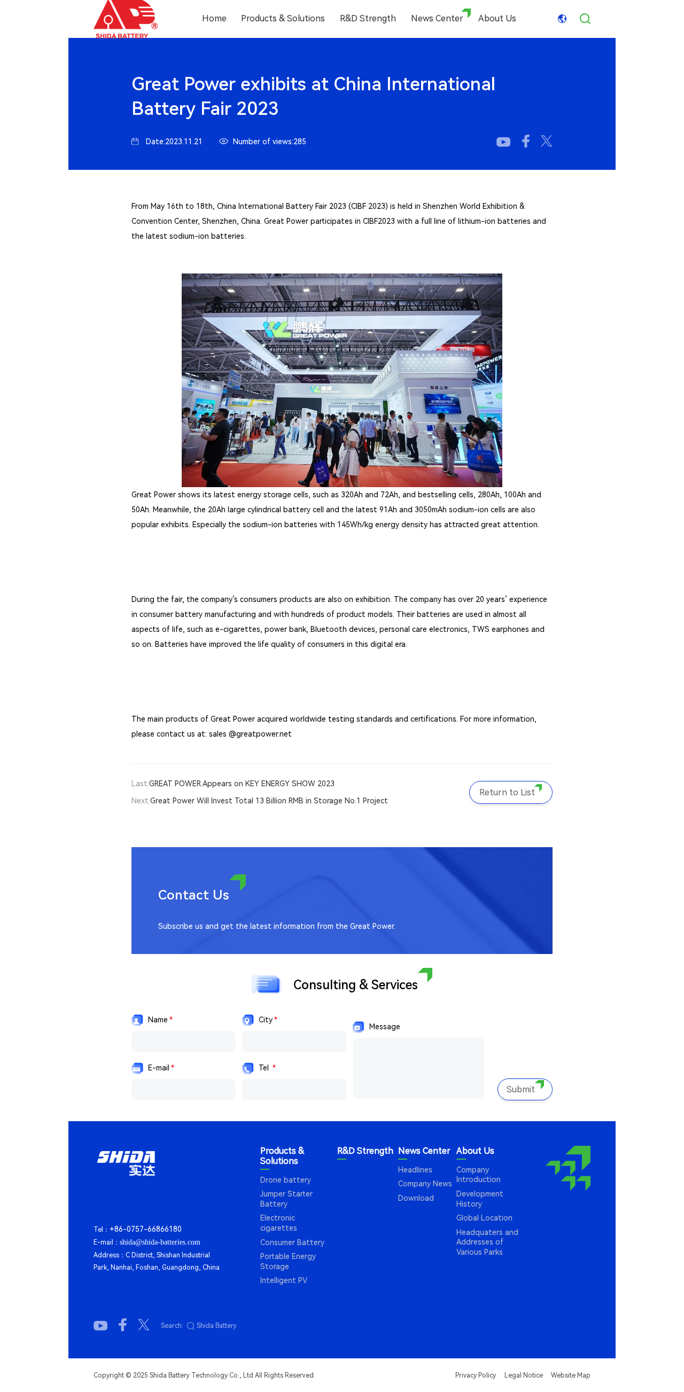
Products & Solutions (283, 18)
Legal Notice (523, 1375)
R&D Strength (368, 18)
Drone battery (285, 1180)
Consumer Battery (292, 1242)
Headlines (415, 1170)
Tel (267, 1067)
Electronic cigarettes (278, 1223)
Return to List (507, 792)
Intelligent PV (283, 1280)
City (268, 1019)
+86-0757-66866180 (146, 1229)
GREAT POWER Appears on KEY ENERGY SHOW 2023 (242, 783)
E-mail (161, 1067)
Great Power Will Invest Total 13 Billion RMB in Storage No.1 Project (269, 800)
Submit (521, 1089)
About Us (497, 18)
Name (160, 1019)
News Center (437, 18)
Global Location (484, 1218)
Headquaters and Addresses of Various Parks (487, 1242)
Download (416, 1198)
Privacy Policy (475, 1375)
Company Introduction (478, 1175)
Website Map (570, 1375)
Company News (425, 1183)
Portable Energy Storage (288, 1261)
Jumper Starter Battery (286, 1199)
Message (384, 1026)
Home (214, 18)
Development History (479, 1199)
